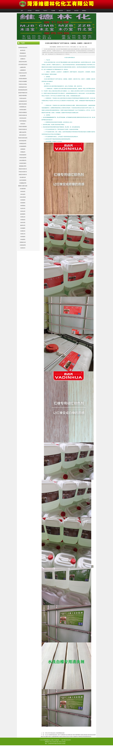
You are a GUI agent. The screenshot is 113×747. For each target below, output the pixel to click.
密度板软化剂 (23, 242)
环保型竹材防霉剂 (23, 126)
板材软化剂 (22, 225)
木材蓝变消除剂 (22, 163)
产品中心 (45, 10)
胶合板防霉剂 (23, 75)
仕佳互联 (63, 743)
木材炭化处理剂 (22, 157)
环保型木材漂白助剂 (22, 137)
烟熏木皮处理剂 (22, 132)
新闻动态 (37, 10)
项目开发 (61, 10)
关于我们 (30, 10)
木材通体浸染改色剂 (22, 47)
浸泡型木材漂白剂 (23, 168)
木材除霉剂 (22, 202)
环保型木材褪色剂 (23, 112)
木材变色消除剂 (22, 109)
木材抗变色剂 (23, 197)
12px (86, 46)
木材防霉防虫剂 (22, 106)
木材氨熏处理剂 (22, 183)
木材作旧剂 (22, 222)
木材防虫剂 (22, 216)
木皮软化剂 (22, 208)
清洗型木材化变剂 (23, 61)
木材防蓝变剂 (23, 245)
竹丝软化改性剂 (22, 98)
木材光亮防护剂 (22, 160)
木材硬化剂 (22, 231)
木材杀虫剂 (22, 211)
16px (80, 46)
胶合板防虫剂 (23, 177)
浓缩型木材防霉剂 (23, 95)
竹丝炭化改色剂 (22, 56)
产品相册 (53, 10)
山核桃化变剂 (23, 67)
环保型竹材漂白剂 (23, 129)
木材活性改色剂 (22, 118)
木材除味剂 (22, 219)
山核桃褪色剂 (23, 70)
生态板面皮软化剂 (23, 101)
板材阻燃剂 (22, 214)
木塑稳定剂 (22, 152)
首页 (22, 10)
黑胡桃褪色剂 (23, 53)
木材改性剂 (22, 123)
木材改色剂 (22, 191)
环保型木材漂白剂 (23, 171)
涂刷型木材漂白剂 (23, 174)
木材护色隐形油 (22, 121)
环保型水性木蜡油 (23, 84)
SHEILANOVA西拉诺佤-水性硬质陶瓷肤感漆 (54, 733)
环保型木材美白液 (23, 115)
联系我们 (84, 10)
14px (83, 46)
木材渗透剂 (22, 239)
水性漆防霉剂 (23, 188)
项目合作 (69, 10)
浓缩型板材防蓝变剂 (22, 89)
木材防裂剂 (22, 200)
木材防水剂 (22, 233)
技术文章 (76, 10)
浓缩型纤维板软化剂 (22, 92)
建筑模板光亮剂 (22, 166)
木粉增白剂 (22, 248)
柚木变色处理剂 (22, 140)
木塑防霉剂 (22, 149)
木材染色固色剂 (22, 154)
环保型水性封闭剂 (23, 73)
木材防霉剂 (22, 236)
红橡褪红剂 (22, 58)
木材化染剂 (22, 194)
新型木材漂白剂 (22, 135)
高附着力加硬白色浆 (22, 185)
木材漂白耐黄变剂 (23, 78)
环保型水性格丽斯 (23, 81)
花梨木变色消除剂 (23, 104)
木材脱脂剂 (22, 228)
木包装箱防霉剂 (22, 146)
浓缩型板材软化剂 (23, 87)
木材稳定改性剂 (22, 143)
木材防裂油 (22, 205)
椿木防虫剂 (22, 50)
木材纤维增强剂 (22, 180)
